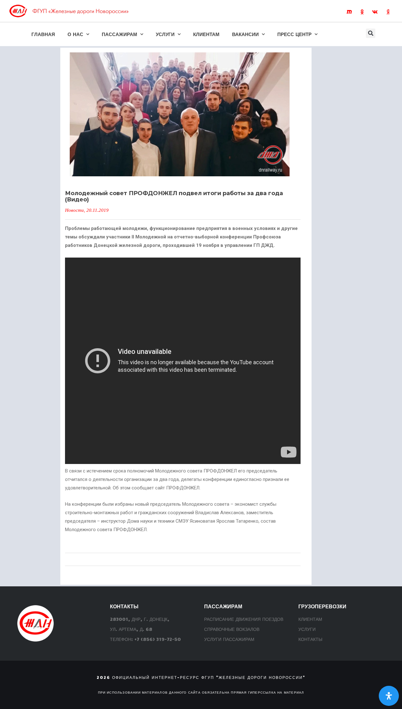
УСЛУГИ (165, 34)
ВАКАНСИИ (245, 34)
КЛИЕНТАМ (206, 34)
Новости (74, 210)
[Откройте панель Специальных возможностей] (389, 696)
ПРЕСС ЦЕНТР (294, 34)
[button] (370, 33)
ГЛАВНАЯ (43, 34)
